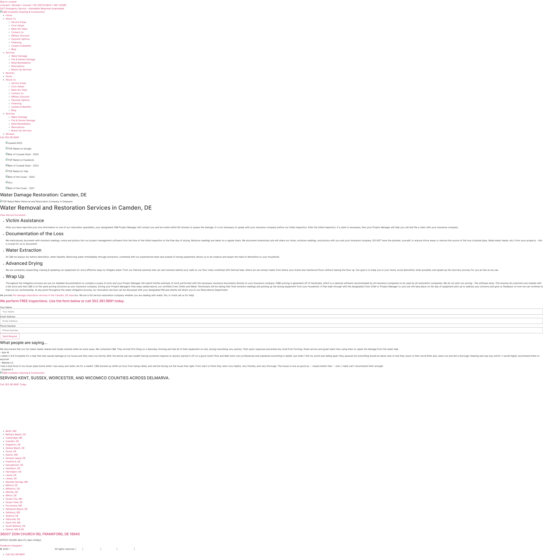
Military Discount (20, 35)
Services (10, 52)
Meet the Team (19, 28)
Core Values (17, 25)
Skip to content (8, 1)
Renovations (17, 66)
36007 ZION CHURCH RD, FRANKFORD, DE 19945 (40, 534)
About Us (11, 18)
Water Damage (19, 56)
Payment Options (20, 39)
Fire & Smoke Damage (23, 59)
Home (9, 15)
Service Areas (18, 22)
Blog (13, 49)
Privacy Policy (125, 549)
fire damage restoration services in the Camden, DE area (43, 295)
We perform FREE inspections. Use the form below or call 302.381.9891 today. (62, 301)
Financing (16, 42)
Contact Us (17, 32)
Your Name (6, 307)
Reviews (10, 72)
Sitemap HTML (92, 549)
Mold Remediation (21, 62)
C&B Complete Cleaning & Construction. (32, 549)
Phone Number (8, 326)
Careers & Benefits (21, 45)
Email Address (7, 316)
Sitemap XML (109, 549)
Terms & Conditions (145, 549)
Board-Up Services (21, 69)
